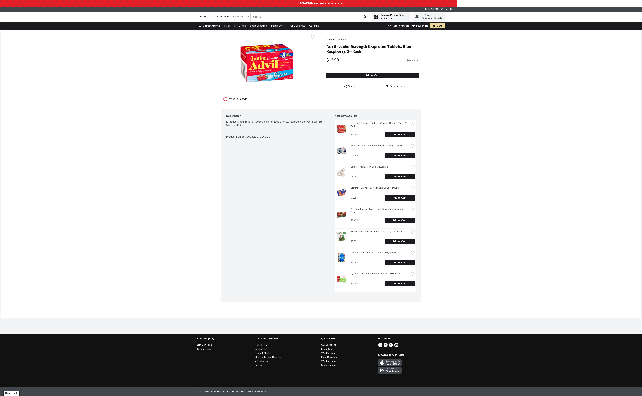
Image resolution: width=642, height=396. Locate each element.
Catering (314, 26)
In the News (261, 361)
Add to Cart (373, 75)
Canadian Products (336, 39)
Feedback (11, 393)
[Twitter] (386, 346)
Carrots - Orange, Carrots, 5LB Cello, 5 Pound (374, 187)
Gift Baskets (297, 26)
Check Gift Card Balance (268, 357)
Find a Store (327, 349)
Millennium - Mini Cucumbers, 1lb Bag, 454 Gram (376, 231)
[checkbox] (312, 37)
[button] (439, 25)
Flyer (227, 26)
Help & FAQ (431, 9)
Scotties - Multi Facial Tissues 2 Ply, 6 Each (373, 252)
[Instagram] (391, 346)
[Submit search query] (365, 16)
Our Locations (328, 344)
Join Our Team (204, 344)
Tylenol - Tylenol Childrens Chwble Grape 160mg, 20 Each (379, 125)
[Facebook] (380, 346)
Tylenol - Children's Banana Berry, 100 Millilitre (375, 273)
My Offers (240, 26)
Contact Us (447, 9)
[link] (398, 26)
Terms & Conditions (256, 391)
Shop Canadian (258, 26)
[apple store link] (390, 365)
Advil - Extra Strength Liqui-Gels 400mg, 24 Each (376, 145)
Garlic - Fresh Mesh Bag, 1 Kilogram (369, 166)
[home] (213, 16)
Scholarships (204, 349)
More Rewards (329, 357)
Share (351, 86)
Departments (211, 26)
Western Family (329, 361)
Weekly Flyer (328, 353)
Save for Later (398, 86)
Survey (258, 365)
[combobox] (241, 17)
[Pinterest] (396, 346)
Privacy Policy (237, 391)
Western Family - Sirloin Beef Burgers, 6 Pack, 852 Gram (377, 210)
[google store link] (390, 373)
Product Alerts (262, 353)
